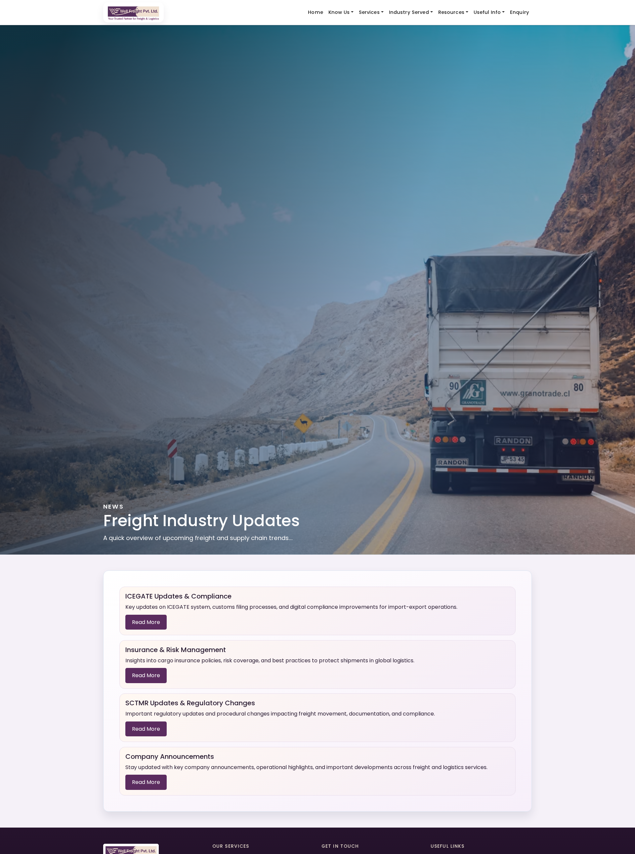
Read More (146, 622)
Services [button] (369, 12)
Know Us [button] (339, 12)
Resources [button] (451, 12)
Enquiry (519, 12)
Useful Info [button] (487, 12)
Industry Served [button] (409, 12)
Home (315, 12)
